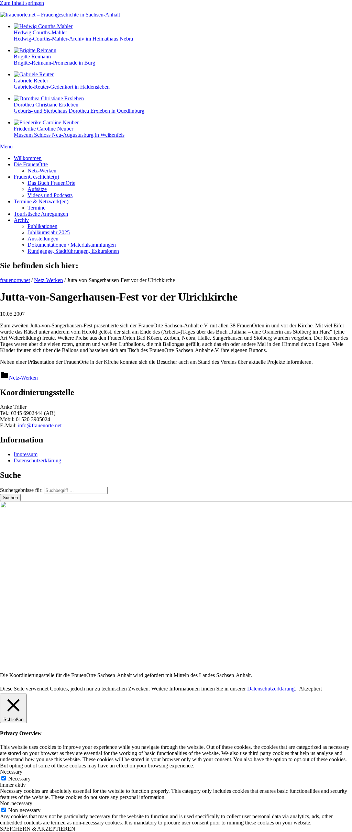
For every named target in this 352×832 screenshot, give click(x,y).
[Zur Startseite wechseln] (60, 15)
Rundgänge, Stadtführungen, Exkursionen (73, 251)
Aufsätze (37, 189)
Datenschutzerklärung (37, 460)
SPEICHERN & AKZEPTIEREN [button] (37, 829)
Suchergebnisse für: (22, 490)
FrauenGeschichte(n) (36, 177)
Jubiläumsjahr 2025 (49, 232)
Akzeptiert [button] (310, 689)
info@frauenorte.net (40, 425)
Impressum (25, 454)
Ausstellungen (43, 238)
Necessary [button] (11, 772)
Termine (36, 208)
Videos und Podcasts (50, 195)
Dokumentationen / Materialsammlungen (72, 245)
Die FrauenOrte (31, 164)
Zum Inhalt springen (22, 3)
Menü (6, 146)
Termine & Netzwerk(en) (41, 201)
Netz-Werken (42, 170)
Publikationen (42, 226)
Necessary (19, 779)
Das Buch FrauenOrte (51, 183)
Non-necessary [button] (16, 803)
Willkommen (28, 158)
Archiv (21, 220)
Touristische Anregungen (41, 214)
